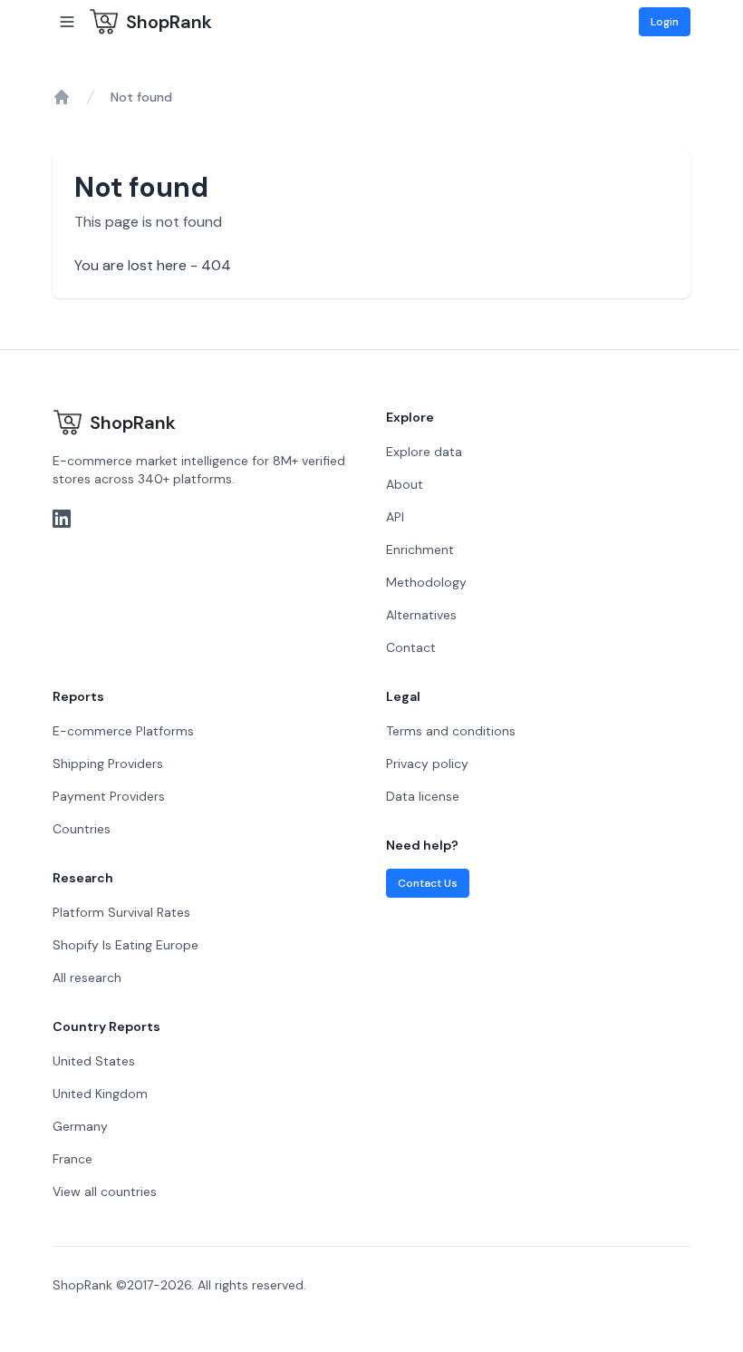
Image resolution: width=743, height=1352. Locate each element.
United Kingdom (100, 1093)
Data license (422, 796)
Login (665, 22)
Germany (80, 1126)
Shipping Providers (108, 763)
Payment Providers (109, 796)
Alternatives (421, 615)
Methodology (426, 582)
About (404, 484)
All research (87, 977)
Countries (82, 829)
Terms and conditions (451, 731)
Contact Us (428, 883)
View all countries (105, 1191)
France (72, 1159)
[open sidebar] (67, 21)
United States (94, 1061)
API (395, 517)
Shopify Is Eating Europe (125, 945)
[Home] (62, 97)
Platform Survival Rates (121, 912)
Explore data (424, 451)
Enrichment (420, 549)
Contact (411, 647)
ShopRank (169, 22)
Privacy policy (427, 763)
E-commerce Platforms (123, 731)
